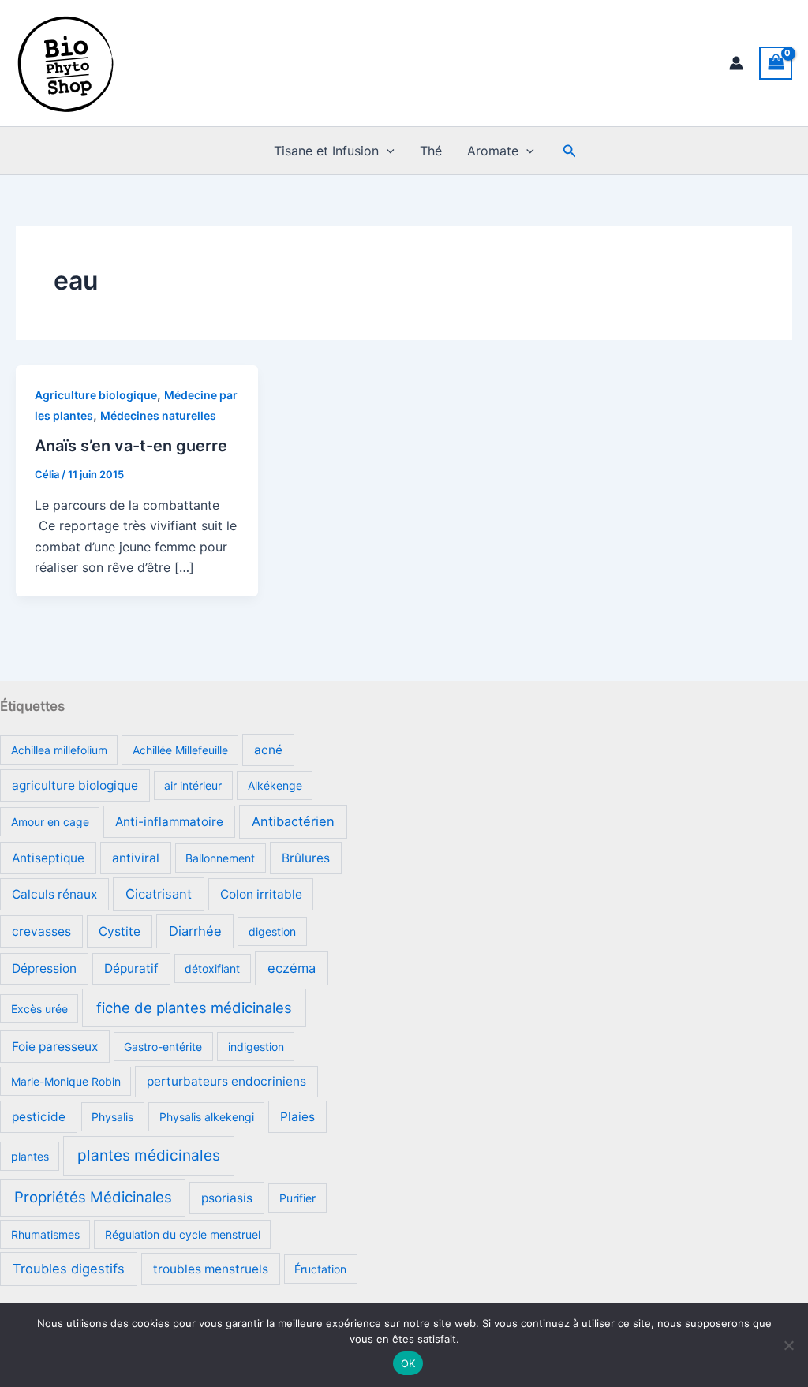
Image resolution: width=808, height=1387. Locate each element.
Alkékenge (275, 785)
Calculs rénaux (54, 894)
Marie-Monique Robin (66, 1081)
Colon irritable (261, 894)
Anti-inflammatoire (169, 821)
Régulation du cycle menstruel (182, 1234)
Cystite (119, 931)
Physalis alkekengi (206, 1116)
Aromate (492, 151)
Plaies (297, 1116)
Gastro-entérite (163, 1046)
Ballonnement (220, 858)
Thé (431, 151)
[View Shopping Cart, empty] (775, 63)
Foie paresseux (55, 1046)
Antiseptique (48, 858)
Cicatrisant (158, 894)
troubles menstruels (210, 1269)
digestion (272, 931)
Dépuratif (131, 968)
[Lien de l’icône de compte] (736, 63)
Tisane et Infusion (326, 151)
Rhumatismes (45, 1234)
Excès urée (39, 1008)
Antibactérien (293, 821)
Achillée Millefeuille (180, 750)
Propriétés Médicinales (93, 1197)
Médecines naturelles (158, 415)
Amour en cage (50, 821)
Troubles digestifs (69, 1269)
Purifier (297, 1198)
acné (268, 749)
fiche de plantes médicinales (194, 1007)
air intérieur (193, 785)
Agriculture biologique (96, 395)
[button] (387, 150)
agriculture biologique (75, 785)
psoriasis (226, 1198)
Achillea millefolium (59, 750)
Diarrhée (195, 931)
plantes (30, 1156)
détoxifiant (212, 968)
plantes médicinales (148, 1155)
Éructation (320, 1269)
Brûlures (306, 858)
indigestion (256, 1046)
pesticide (38, 1116)
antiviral (135, 858)
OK (408, 1363)
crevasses (41, 931)
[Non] (788, 1345)
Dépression (44, 968)
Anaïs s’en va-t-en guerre (131, 445)
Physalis (112, 1116)
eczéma (291, 968)
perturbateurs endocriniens (226, 1081)
